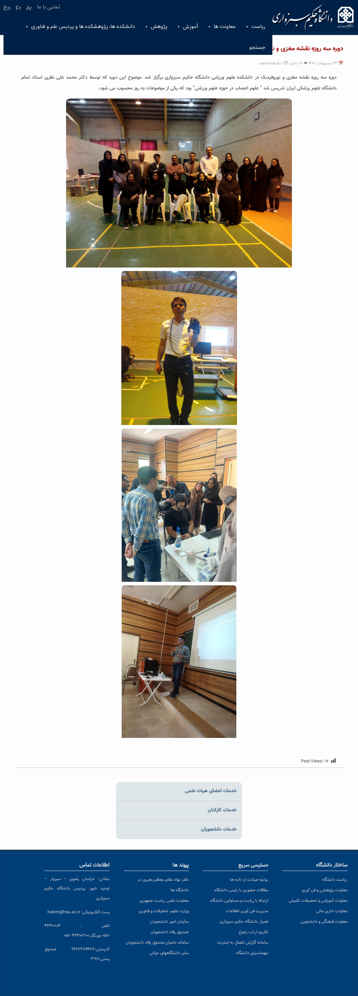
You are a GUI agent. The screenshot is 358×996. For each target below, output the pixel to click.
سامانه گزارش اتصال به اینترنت (242, 942)
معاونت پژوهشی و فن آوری (325, 890)
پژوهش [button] (159, 27)
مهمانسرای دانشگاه (252, 953)
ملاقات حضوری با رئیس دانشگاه (241, 890)
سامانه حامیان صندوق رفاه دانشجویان (157, 942)
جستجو (257, 48)
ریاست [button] (258, 27)
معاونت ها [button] (225, 27)
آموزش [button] (190, 27)
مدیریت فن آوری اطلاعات (247, 911)
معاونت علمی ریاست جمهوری (164, 901)
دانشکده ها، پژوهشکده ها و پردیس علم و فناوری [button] (83, 27)
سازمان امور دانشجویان (169, 921)
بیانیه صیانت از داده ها (249, 880)
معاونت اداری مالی (332, 911)
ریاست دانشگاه (335, 880)
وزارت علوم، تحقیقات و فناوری (164, 911)
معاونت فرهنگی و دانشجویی (324, 921)
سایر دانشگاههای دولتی (169, 953)
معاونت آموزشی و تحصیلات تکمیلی (318, 901)
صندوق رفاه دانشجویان (169, 932)
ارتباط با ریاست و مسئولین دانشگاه (239, 901)
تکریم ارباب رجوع (253, 932)
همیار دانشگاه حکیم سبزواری (244, 921)
